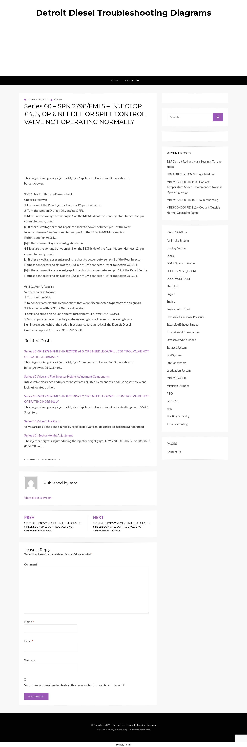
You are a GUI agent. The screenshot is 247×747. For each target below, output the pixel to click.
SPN (169, 408)
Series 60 (172, 401)
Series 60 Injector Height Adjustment (48, 435)
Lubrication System (179, 370)
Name (29, 622)
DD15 (170, 255)
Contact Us (131, 80)
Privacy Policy (123, 744)
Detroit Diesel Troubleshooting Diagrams (123, 13)
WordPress (145, 729)
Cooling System (177, 248)
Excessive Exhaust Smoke (182, 324)
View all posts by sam (37, 497)
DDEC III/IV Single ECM (181, 271)
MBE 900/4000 (176, 378)
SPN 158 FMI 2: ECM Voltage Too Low (190, 174)
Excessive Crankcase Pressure (185, 317)
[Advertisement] (123, 50)
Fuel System (174, 355)
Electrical (172, 286)
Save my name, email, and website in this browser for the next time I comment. (74, 685)
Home (114, 80)
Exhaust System (177, 347)
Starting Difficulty (178, 416)
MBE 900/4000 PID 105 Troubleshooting (192, 200)
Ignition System (176, 363)
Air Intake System (178, 240)
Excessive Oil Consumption (183, 332)
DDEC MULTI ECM (178, 278)
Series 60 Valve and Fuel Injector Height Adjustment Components (67, 376)
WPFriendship (120, 729)
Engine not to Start (178, 309)
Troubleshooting (47, 459)
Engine (171, 294)
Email (28, 641)
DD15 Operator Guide (181, 263)
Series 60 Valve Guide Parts (42, 421)
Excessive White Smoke (181, 340)
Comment (30, 564)
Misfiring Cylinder (178, 386)
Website (29, 660)
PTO (170, 393)
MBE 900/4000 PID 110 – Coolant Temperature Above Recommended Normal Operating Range (194, 187)
